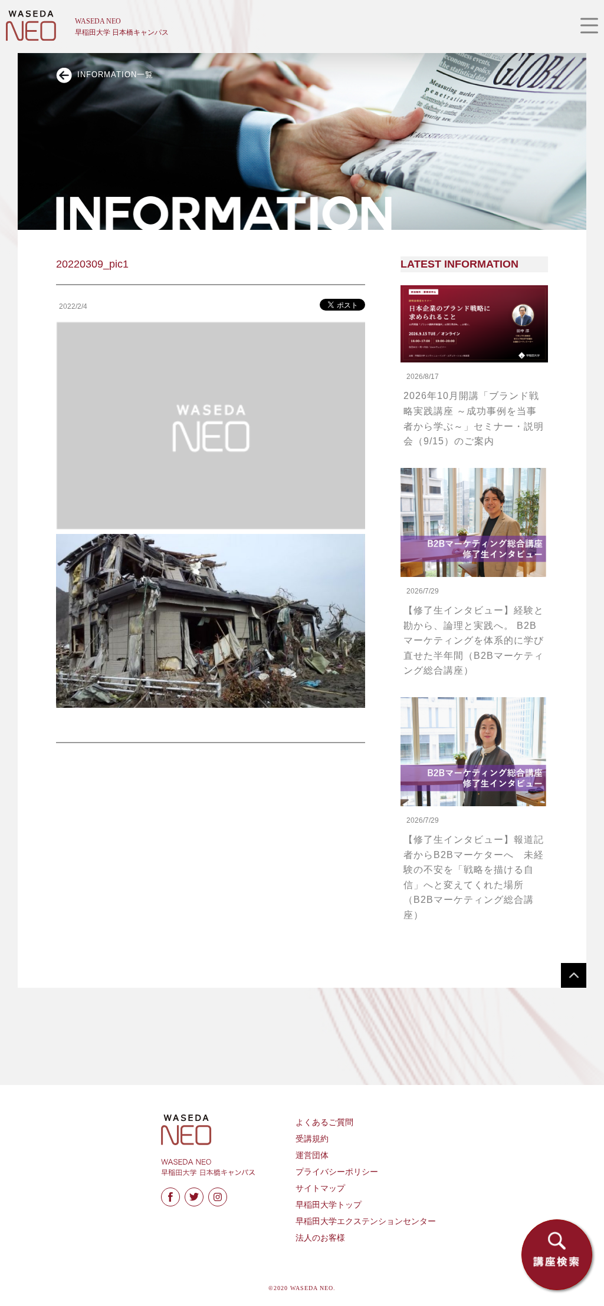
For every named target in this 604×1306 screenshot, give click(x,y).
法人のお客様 (320, 1238)
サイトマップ (320, 1188)
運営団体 (312, 1155)
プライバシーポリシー (337, 1172)
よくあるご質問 (324, 1122)
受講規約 (312, 1138)
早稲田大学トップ (329, 1205)
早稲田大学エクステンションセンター (366, 1221)
